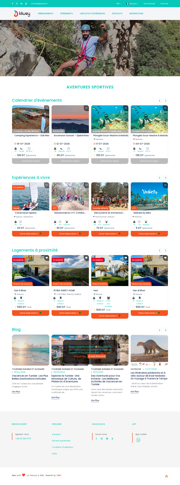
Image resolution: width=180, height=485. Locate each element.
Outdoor (136, 369)
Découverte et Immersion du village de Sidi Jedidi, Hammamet (110, 212)
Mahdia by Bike (142, 212)
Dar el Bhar (139, 290)
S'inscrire (164, 3)
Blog (16, 329)
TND (118, 3)
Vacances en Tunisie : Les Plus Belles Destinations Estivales (30, 377)
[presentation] (159, 100)
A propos (56, 434)
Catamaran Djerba (25, 212)
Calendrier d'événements (37, 100)
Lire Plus (16, 391)
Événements (66, 13)
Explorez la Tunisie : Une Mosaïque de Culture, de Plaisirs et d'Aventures (66, 378)
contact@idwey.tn (39, 3)
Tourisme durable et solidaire (28, 369)
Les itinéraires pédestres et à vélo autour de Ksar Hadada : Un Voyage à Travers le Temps (149, 375)
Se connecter (149, 3)
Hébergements (45, 13)
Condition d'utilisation (62, 447)
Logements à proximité (35, 250)
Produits (117, 13)
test (95, 290)
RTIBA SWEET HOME (64, 290)
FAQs (54, 453)
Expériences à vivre (31, 177)
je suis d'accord (97, 356)
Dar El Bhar (20, 290)
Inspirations (136, 13)
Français (133, 3)
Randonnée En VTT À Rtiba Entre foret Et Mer (70, 212)
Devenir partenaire (61, 440)
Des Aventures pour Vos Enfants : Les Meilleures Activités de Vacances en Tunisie (106, 380)
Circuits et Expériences (92, 13)
